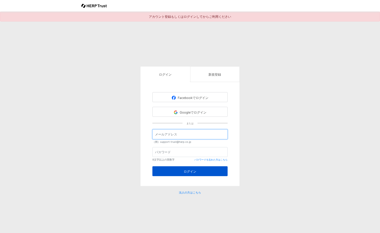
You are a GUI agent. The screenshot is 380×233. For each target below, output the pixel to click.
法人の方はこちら (190, 192)
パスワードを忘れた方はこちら (211, 159)
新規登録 (214, 74)
